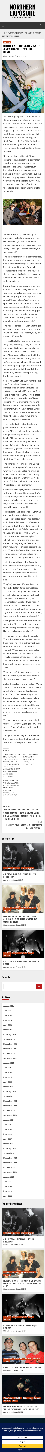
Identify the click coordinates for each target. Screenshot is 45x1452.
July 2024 (7, 1125)
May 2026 (7, 1020)
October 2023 (9, 1167)
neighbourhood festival (28, 908)
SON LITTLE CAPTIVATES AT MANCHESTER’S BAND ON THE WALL (24, 825)
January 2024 (9, 1153)
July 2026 (7, 1011)
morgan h (8, 1370)
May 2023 (7, 1191)
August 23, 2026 (18, 880)
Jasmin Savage (10, 925)
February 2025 (9, 1091)
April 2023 (7, 1196)
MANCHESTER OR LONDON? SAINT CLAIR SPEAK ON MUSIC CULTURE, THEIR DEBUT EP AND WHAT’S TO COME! (22, 919)
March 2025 (8, 1087)
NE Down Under (18, 1359)
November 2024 (10, 1106)
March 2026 (8, 1030)
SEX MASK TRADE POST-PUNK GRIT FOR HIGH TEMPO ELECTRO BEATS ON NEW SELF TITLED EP (21, 1407)
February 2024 (9, 1148)
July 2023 (7, 1182)
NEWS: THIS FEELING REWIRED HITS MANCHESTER (31, 756)
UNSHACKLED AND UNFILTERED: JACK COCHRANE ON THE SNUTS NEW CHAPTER (11, 785)
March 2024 (8, 1144)
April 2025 (7, 1082)
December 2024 (10, 1101)
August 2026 (8, 1006)
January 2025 (9, 1096)
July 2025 (7, 1068)
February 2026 (9, 1034)
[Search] (40, 25)
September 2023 (10, 1172)
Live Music (7, 953)
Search (6, 977)
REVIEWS (6, 1361)
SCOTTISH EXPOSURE (27, 868)
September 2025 (10, 1058)
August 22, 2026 (21, 925)
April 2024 (7, 1139)
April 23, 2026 (21, 56)
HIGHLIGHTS (17, 1398)
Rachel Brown (9, 56)
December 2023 (10, 1158)
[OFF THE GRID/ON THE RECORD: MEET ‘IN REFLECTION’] (23, 857)
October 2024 (9, 1110)
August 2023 (8, 1177)
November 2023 (10, 1163)
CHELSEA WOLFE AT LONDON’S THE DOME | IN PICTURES (21, 963)
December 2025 (10, 1044)
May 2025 (7, 1077)
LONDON (31, 953)
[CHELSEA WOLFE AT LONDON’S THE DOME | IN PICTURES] (23, 944)
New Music (28, 1359)
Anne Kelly (8, 880)
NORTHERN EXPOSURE (23, 9)
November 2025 (10, 1049)
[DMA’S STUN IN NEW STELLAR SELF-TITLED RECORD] (23, 1350)
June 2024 (7, 1129)
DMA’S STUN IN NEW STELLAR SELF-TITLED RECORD (22, 1367)
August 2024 (8, 1120)
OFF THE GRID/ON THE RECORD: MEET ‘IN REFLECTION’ (19, 875)
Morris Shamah (10, 967)
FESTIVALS (7, 908)
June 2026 (7, 1015)
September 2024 (10, 1115)
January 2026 (9, 1039)
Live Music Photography (19, 953)
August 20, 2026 (18, 1370)
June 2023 (7, 1186)
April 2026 (7, 1025)
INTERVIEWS (7, 868)
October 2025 (9, 1053)
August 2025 (8, 1063)
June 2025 (7, 1072)
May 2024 (7, 1134)
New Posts (7, 42)
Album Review (8, 1359)
